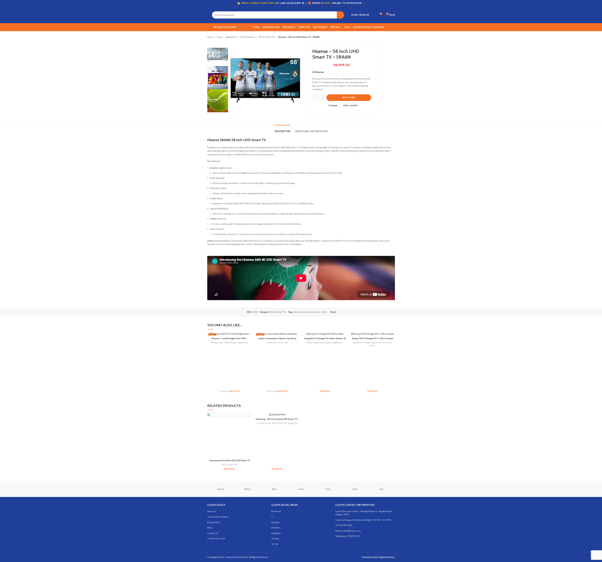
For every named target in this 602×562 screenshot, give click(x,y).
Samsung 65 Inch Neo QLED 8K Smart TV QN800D (229, 462)
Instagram (276, 533)
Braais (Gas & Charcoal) (277, 342)
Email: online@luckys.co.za (348, 530)
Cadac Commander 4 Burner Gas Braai (277, 338)
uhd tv (324, 312)
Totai (327, 489)
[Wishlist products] (373, 15)
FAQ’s (210, 527)
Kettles (328, 342)
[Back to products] (389, 37)
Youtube (275, 522)
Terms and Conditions (218, 516)
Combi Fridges (230, 342)
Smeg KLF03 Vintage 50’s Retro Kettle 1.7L (325, 338)
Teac (381, 489)
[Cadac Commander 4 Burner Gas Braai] (277, 333)
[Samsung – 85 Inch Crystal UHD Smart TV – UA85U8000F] (277, 414)
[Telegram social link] (353, 312)
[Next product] (393, 37)
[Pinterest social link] (346, 312)
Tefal (354, 489)
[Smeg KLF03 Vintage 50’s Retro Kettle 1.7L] (325, 333)
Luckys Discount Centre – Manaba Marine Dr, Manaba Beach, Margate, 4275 (364, 513)
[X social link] (342, 312)
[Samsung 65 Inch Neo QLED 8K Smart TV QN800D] (229, 435)
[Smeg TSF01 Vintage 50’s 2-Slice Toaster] (372, 333)
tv (319, 312)
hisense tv (303, 312)
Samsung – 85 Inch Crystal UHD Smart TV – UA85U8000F (277, 421)
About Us (211, 511)
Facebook (276, 511)
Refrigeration (217, 342)
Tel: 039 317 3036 (343, 525)
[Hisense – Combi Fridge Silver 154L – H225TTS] (229, 333)
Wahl (274, 489)
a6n (295, 312)
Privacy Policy (213, 522)
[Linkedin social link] (350, 312)
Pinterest (275, 527)
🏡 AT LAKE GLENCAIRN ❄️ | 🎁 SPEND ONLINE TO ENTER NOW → (301, 3)
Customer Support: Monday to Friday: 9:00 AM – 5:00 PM (363, 520)
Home (210, 37)
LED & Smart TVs (266, 37)
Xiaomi (220, 489)
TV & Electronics (247, 37)
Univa (301, 489)
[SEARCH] (340, 15)
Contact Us (212, 533)
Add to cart (348, 97)
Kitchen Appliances (315, 342)
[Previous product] (385, 37)
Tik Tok (274, 544)
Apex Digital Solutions (384, 557)
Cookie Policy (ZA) (216, 538)
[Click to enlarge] (234, 111)
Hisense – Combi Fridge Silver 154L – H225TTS (230, 340)
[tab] (282, 129)
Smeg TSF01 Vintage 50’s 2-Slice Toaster (372, 338)
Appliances (230, 37)
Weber (247, 489)
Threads (275, 538)
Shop (219, 37)
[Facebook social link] (338, 312)
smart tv (313, 312)
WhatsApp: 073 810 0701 (347, 536)
